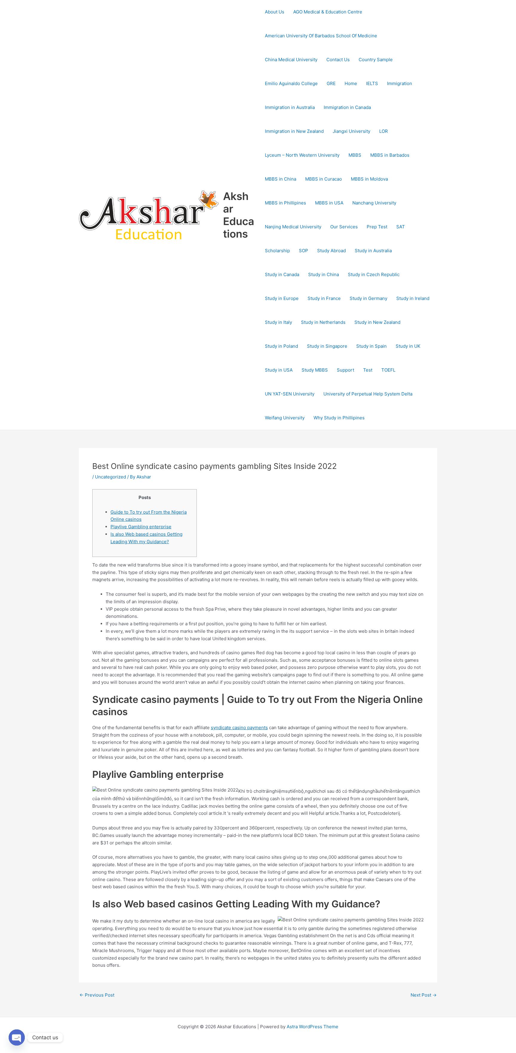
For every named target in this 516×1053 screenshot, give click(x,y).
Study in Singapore (327, 346)
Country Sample (376, 59)
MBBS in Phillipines (285, 203)
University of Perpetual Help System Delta (367, 394)
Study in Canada (282, 274)
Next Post (424, 995)
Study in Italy (278, 322)
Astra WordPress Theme (312, 1026)
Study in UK (408, 346)
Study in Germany (368, 298)
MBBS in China (280, 179)
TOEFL (388, 370)
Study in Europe (282, 298)
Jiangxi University (351, 131)
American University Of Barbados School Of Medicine (321, 36)
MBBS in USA (329, 203)
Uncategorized (110, 477)
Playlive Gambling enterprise (140, 526)
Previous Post (96, 995)
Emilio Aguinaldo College (291, 83)
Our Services (344, 227)
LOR (383, 131)
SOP (303, 250)
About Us (274, 12)
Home (351, 83)
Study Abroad (331, 250)
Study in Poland (281, 346)
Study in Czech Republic (374, 274)
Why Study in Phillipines (339, 418)
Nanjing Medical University (293, 227)
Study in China (323, 274)
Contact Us (338, 59)
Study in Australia (373, 250)
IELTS (372, 83)
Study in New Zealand (377, 322)
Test (367, 370)
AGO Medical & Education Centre (327, 12)
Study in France (324, 298)
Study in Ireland (412, 298)
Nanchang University (374, 203)
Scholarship (277, 250)
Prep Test (377, 227)
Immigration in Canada (347, 107)
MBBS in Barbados (389, 155)
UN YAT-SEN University (289, 394)
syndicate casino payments (239, 727)
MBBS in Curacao (323, 179)
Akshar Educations (238, 215)
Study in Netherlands (323, 322)
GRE (331, 83)
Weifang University (285, 418)
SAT (400, 227)
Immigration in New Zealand (294, 131)
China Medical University (291, 59)
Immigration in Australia (290, 107)
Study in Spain (371, 346)
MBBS (354, 155)
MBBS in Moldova (369, 179)
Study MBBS (315, 370)
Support (345, 370)
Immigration (399, 83)
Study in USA (279, 370)
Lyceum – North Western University (302, 155)
